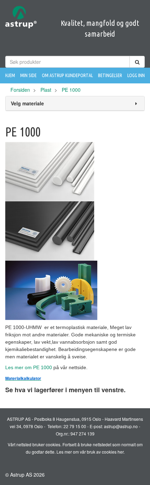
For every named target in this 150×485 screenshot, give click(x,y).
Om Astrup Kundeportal (67, 75)
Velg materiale (27, 103)
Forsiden (20, 89)
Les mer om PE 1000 (28, 367)
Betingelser (110, 75)
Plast (45, 89)
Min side (28, 75)
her (120, 452)
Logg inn (136, 75)
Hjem (10, 75)
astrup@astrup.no (121, 426)
